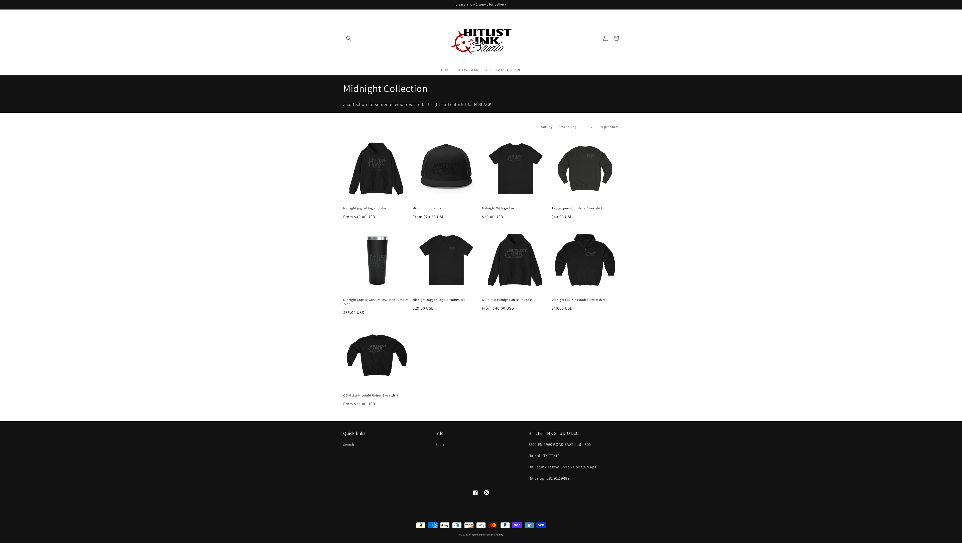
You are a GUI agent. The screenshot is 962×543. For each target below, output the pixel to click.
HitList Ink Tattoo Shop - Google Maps (562, 467)
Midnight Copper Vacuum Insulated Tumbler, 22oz (376, 302)
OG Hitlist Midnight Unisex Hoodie (507, 300)
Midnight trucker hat (428, 208)
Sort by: (547, 126)
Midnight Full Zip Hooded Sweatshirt (578, 300)
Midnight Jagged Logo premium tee (439, 300)
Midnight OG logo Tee (498, 208)
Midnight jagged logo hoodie (364, 208)
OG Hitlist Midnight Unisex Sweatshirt (370, 395)
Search (348, 444)
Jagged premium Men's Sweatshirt (576, 208)
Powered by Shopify (491, 534)
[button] (348, 38)
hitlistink (473, 534)
